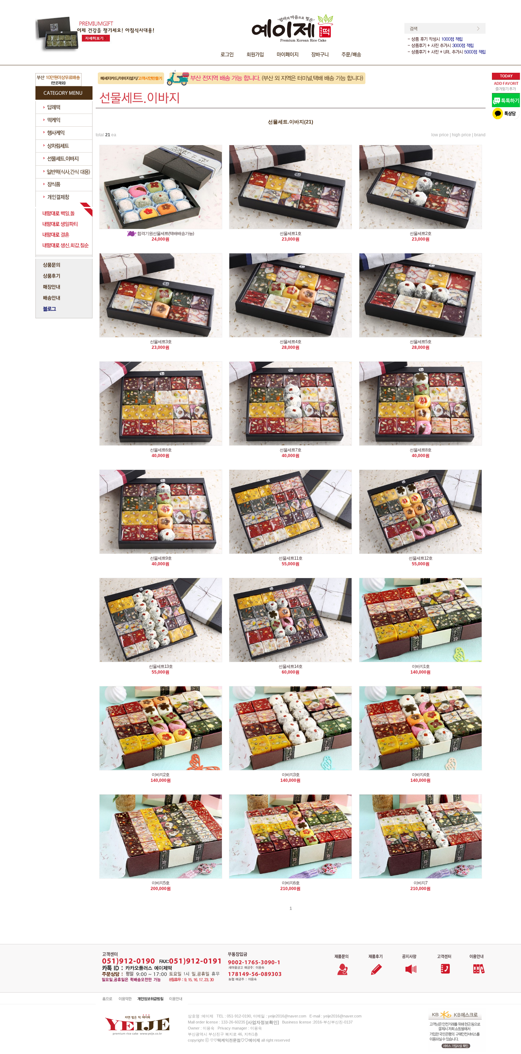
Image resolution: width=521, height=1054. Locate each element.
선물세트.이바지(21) (290, 122)
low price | (441, 134)
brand (480, 134)
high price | (462, 134)
